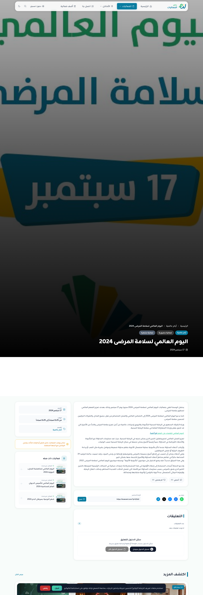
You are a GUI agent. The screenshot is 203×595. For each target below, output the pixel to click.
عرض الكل (19, 574)
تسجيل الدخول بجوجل (142, 549)
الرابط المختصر (136, 495)
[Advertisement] (101, 374)
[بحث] (25, 6)
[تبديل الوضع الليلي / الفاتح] (19, 6)
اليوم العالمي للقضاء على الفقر (167, 433)
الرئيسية (184, 326)
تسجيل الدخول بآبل (115, 549)
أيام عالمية (171, 326)
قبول (57, 588)
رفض (45, 588)
